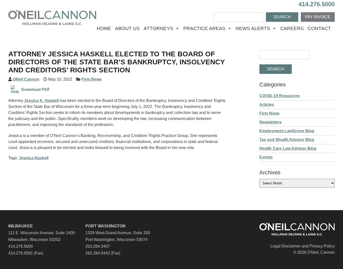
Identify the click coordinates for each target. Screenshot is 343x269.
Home (104, 28)
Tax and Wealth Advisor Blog (286, 140)
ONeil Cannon (26, 79)
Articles (266, 104)
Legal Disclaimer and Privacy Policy (302, 246)
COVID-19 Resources (279, 96)
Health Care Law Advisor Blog (287, 148)
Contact (319, 28)
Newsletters (270, 122)
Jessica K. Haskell (41, 100)
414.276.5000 (317, 4)
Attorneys (158, 28)
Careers (292, 28)
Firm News (92, 79)
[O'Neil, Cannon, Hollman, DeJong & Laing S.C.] (52, 24)
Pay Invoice (317, 17)
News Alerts (253, 28)
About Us (127, 28)
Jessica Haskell (33, 158)
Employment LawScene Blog (286, 131)
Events (266, 157)
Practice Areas (204, 28)
